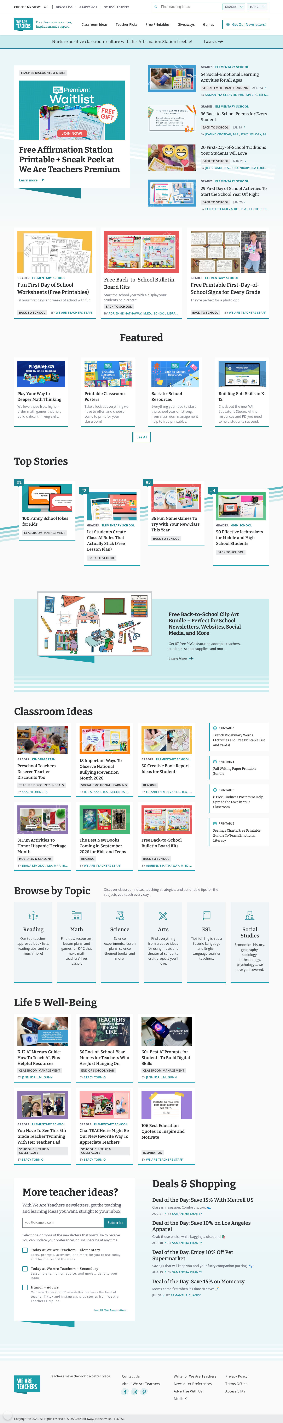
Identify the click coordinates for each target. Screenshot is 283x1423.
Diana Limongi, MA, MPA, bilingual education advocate (45, 866)
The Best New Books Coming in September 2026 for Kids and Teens (103, 846)
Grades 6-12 (88, 7)
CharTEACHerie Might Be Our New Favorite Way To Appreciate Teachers (104, 1136)
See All (142, 437)
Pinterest (144, 1392)
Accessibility (235, 1391)
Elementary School (232, 67)
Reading (149, 785)
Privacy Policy (236, 1376)
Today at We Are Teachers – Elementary (76, 1254)
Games (208, 24)
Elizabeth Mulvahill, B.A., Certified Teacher (237, 209)
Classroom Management (44, 533)
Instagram (135, 1392)
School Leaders (116, 7)
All (46, 7)
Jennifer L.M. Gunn (37, 1077)
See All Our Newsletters (110, 1310)
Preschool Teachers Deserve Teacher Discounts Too (36, 771)
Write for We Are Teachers (195, 1376)
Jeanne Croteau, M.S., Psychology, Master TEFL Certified (237, 134)
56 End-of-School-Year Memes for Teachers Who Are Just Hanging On (104, 1057)
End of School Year (97, 1070)
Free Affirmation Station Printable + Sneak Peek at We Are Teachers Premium (69, 159)
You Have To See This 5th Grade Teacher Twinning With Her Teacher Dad (41, 1136)
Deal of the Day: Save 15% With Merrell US (203, 1200)
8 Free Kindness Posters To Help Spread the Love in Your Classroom (238, 802)
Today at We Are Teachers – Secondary (74, 1273)
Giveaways (186, 24)
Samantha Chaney (187, 1214)
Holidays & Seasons (35, 859)
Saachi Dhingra (35, 792)
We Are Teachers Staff (74, 312)
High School (241, 525)
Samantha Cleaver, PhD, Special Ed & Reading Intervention (237, 95)
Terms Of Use (236, 1383)
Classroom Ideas (94, 24)
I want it (210, 41)
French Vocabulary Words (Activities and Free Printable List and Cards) (239, 740)
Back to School (215, 127)
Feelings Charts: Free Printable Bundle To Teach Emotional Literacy (237, 835)
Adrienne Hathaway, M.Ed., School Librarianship (144, 313)
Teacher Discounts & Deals (43, 73)
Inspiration (152, 1153)
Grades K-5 (64, 7)
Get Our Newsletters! (249, 24)
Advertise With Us (188, 1391)
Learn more (28, 180)
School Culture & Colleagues (34, 1151)
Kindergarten (43, 759)
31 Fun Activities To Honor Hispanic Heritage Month (42, 846)
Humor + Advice (75, 1294)
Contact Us (131, 1376)
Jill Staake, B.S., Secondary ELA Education (237, 168)
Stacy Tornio (95, 1077)
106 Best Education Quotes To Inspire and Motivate (163, 1131)
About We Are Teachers (141, 1383)
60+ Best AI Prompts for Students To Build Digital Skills (166, 1057)
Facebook (125, 1392)
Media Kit (181, 1398)
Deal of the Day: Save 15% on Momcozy (198, 1282)
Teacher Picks (126, 24)
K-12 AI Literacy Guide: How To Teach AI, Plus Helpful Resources (39, 1057)
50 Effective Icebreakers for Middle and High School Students (239, 537)
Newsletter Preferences (193, 1383)
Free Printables (157, 24)
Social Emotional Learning (225, 88)
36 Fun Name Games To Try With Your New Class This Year (175, 524)
